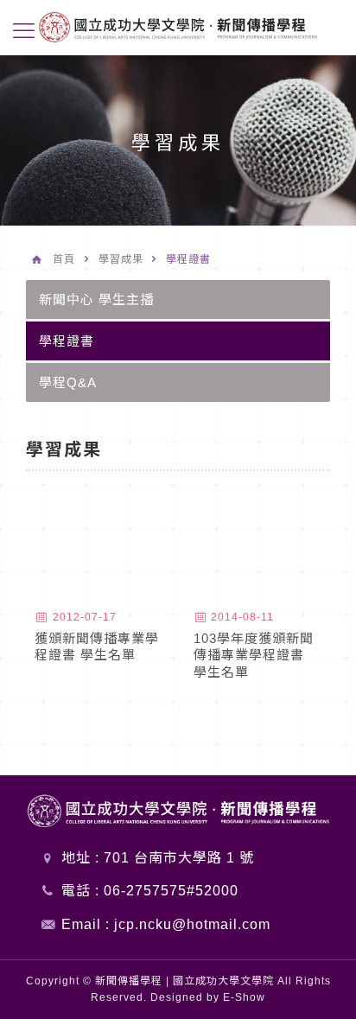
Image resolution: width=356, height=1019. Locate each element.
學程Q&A (68, 382)
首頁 (64, 259)
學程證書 (66, 341)
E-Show (244, 997)
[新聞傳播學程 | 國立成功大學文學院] (178, 26)
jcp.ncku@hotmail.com (192, 924)
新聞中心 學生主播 (96, 299)
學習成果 (121, 259)
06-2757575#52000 (171, 890)
